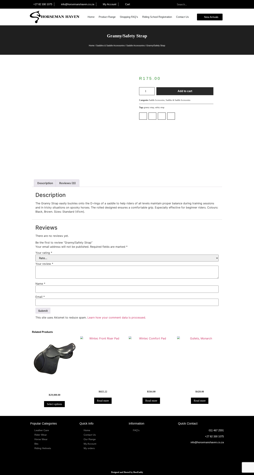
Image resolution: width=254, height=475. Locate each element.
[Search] (199, 4)
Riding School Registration (157, 16)
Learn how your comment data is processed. (116, 317)
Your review (44, 263)
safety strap (159, 107)
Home (91, 16)
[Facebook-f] (220, 4)
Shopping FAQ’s (129, 16)
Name (40, 283)
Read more (103, 400)
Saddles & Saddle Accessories (110, 45)
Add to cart (185, 91)
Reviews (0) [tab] (67, 183)
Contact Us (182, 16)
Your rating (43, 252)
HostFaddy (138, 472)
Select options (54, 404)
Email (40, 296)
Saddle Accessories (135, 45)
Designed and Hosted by (122, 472)
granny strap (149, 107)
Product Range (107, 16)
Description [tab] (45, 183)
